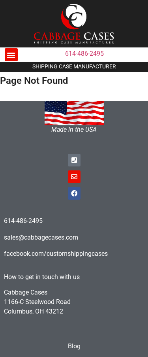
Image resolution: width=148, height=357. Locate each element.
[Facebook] (74, 193)
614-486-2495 (84, 53)
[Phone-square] (74, 160)
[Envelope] (74, 176)
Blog (74, 346)
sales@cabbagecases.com (41, 237)
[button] (11, 54)
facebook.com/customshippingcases (56, 253)
